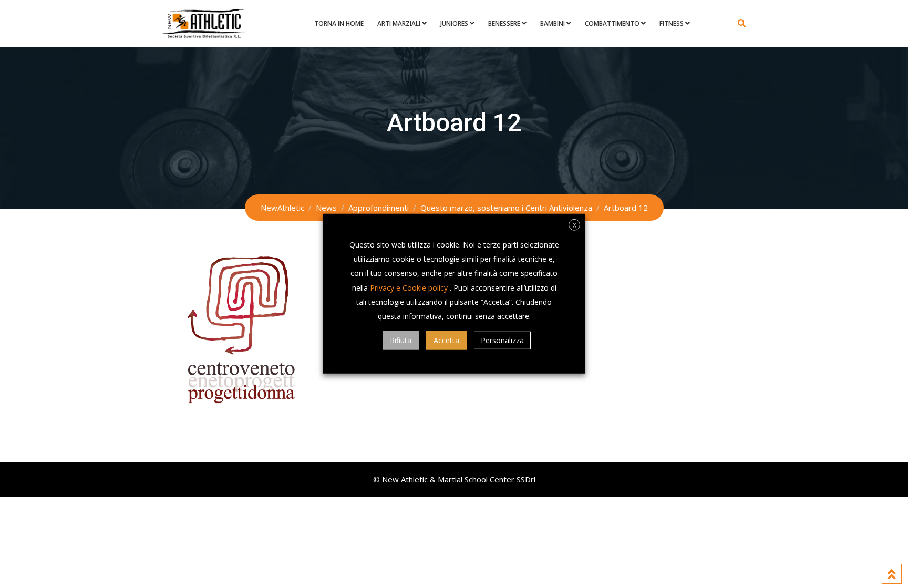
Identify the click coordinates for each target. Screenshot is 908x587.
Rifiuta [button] (400, 340)
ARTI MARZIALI (398, 23)
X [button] (574, 224)
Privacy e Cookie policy (409, 287)
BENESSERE (504, 23)
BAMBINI (552, 23)
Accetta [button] (446, 340)
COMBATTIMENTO (612, 23)
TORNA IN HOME (339, 23)
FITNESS (671, 23)
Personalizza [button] (502, 340)
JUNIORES (454, 23)
